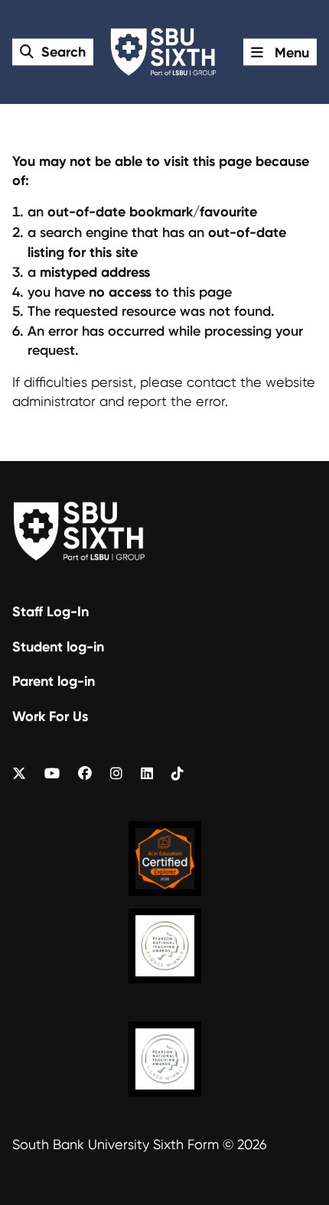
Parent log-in (53, 681)
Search (63, 51)
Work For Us (50, 716)
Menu (290, 51)
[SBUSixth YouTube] (52, 773)
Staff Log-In (50, 611)
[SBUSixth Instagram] (116, 773)
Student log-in (58, 646)
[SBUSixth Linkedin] (147, 773)
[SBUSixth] (19, 773)
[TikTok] (177, 773)
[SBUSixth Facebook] (85, 773)
